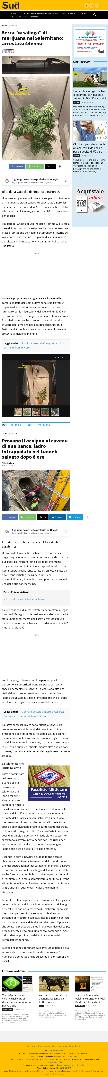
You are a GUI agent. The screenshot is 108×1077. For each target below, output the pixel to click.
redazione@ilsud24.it (54, 1062)
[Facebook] (86, 5)
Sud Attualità (7, 1009)
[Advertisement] (36, 274)
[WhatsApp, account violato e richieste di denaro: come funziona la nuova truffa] (17, 983)
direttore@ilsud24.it (69, 1056)
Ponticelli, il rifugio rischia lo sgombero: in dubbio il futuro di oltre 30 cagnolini (89, 94)
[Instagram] (91, 5)
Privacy (53, 1050)
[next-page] (79, 178)
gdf (30, 424)
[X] (96, 5)
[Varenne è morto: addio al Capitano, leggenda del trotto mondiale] (54, 983)
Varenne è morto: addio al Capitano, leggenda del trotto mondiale (53, 999)
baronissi (16, 424)
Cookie (60, 1050)
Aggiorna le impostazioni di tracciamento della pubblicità (54, 1046)
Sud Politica (80, 1006)
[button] (94, 14)
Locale (14, 25)
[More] (60, 166)
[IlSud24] (13, 5)
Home (4, 25)
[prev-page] (74, 178)
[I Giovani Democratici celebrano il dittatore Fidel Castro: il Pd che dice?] (90, 983)
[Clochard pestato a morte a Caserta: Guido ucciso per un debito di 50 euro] (90, 131)
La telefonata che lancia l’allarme (25, 599)
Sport (41, 1006)
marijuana (44, 424)
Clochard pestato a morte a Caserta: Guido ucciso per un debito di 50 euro (89, 148)
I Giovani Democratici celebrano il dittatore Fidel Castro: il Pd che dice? (90, 999)
